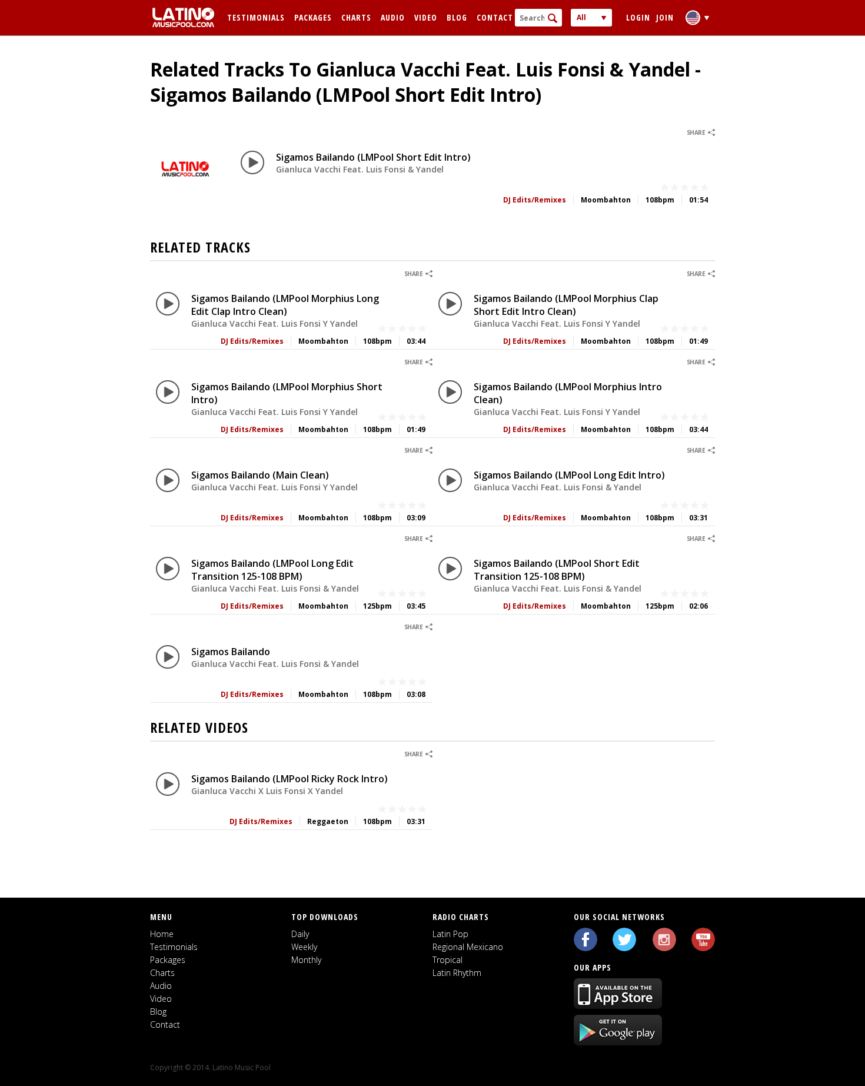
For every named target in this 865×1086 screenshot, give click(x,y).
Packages (313, 17)
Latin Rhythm (456, 972)
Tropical (447, 959)
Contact (495, 17)
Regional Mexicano (467, 946)
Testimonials (256, 17)
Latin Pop (450, 933)
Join (665, 17)
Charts (356, 17)
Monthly (306, 959)
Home (162, 933)
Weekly (304, 946)
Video (425, 17)
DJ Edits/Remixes (534, 200)
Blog (457, 17)
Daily (300, 933)
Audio (393, 17)
